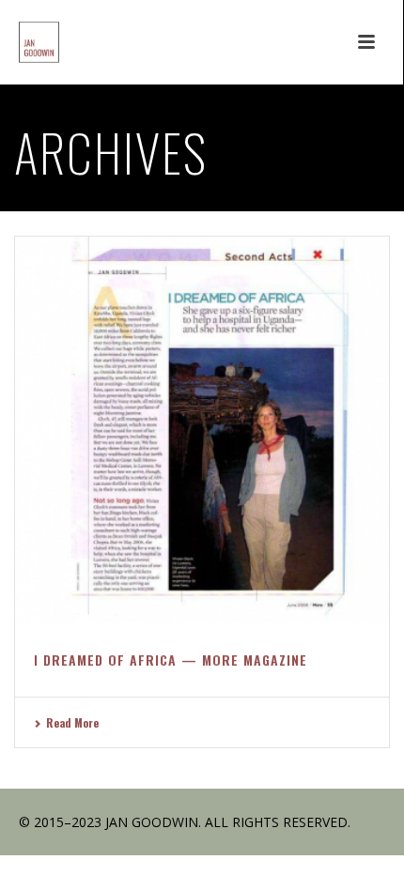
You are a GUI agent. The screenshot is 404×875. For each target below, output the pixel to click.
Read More (72, 722)
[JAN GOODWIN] (20, 42)
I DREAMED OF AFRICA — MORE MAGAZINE (170, 659)
